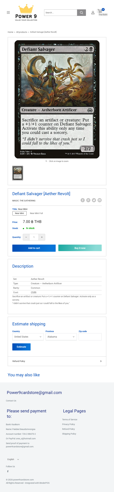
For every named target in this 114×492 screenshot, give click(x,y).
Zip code (83, 331)
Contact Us (11, 400)
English (10, 459)
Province (50, 331)
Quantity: (16, 237)
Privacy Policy (68, 424)
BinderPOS (44, 483)
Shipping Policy (69, 434)
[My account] (92, 12)
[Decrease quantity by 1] (26, 237)
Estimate (21, 346)
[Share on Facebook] (83, 200)
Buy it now (80, 248)
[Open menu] (8, 12)
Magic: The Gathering (23, 200)
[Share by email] (100, 200)
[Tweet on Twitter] (94, 200)
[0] (100, 11)
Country (16, 331)
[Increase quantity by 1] (42, 237)
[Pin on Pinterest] (88, 200)
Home (10, 32)
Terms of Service (69, 419)
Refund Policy (18, 361)
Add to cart (34, 248)
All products (21, 32)
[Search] (81, 12)
